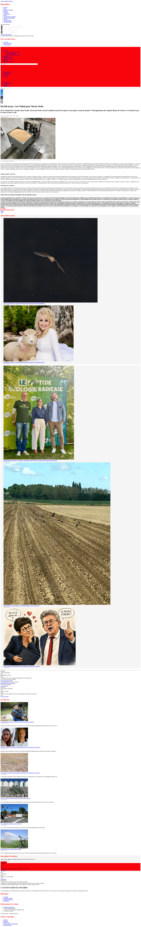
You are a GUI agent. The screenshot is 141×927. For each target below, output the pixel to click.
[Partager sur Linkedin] (70, 93)
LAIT (5, 8)
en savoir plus (4, 870)
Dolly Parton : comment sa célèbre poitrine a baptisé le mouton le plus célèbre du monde (24, 362)
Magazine (6, 60)
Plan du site (6, 922)
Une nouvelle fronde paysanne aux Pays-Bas (11, 823)
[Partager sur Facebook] (70, 95)
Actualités (6, 51)
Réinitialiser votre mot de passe (8, 683)
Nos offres (6, 42)
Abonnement (7, 72)
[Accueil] (12, 33)
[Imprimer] (70, 102)
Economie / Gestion (8, 61)
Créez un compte (4, 696)
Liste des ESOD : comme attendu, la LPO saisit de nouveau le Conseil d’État (21, 605)
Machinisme (6, 56)
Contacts (6, 74)
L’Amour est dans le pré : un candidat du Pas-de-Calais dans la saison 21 (17, 722)
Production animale (8, 57)
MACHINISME (7, 20)
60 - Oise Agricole (10, 53)
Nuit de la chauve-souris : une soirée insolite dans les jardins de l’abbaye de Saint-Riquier (24, 303)
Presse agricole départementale (11, 923)
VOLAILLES (7, 14)
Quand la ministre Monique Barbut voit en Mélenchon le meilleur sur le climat (22, 666)
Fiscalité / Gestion (8, 73)
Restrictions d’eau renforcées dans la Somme (11, 849)
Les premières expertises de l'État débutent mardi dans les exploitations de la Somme (20, 772)
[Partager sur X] (70, 97)
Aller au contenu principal (7, 1)
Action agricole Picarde (6, 34)
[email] (70, 100)
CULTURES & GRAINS (10, 16)
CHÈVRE (6, 12)
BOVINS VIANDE (8, 10)
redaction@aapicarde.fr (9, 907)
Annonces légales (8, 43)
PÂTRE (5, 11)
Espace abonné (7, 44)
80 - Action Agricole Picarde (13, 54)
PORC (5, 15)
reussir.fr (5, 7)
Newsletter (6, 76)
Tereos (2, 211)
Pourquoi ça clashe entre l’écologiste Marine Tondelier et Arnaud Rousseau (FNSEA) (20, 747)
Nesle (2, 212)
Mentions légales (7, 925)
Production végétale (8, 58)
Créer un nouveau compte (7, 680)
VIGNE (5, 19)
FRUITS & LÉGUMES (9, 18)
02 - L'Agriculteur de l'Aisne (13, 52)
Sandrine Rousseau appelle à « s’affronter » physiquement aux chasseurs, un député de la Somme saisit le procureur (30, 460)
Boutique (6, 921)
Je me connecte (4, 686)
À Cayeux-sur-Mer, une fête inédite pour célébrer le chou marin (15, 798)
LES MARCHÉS (8, 22)
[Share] (70, 90)
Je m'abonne (3, 879)
